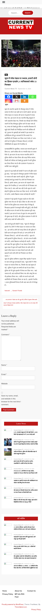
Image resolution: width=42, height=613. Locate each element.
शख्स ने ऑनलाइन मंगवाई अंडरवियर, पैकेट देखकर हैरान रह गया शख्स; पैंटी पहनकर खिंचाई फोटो (21, 304)
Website (4, 383)
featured (7, 290)
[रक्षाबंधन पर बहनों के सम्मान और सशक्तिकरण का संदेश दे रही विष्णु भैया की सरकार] (8, 480)
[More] (24, 101)
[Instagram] (8, 101)
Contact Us (31, 591)
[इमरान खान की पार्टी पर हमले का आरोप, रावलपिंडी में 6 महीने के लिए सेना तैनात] (8, 461)
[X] (16, 97)
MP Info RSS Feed (19, 595)
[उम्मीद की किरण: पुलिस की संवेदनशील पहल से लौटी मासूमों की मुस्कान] (8, 451)
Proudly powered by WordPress (12, 604)
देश (6, 75)
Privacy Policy (7, 594)
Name (4, 365)
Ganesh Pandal (17, 290)
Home (4, 591)
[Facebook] (8, 97)
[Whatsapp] (32, 97)
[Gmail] (16, 101)
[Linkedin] (24, 97)
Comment (5, 334)
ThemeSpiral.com (21, 607)
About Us (18, 591)
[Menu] (3, 2)
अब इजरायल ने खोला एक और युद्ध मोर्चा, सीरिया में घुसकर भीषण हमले (21, 299)
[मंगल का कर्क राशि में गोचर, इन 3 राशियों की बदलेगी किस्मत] (8, 546)
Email (4, 374)
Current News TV (11, 89)
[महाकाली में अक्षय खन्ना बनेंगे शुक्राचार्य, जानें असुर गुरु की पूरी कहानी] (8, 537)
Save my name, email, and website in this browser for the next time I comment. (11, 400)
